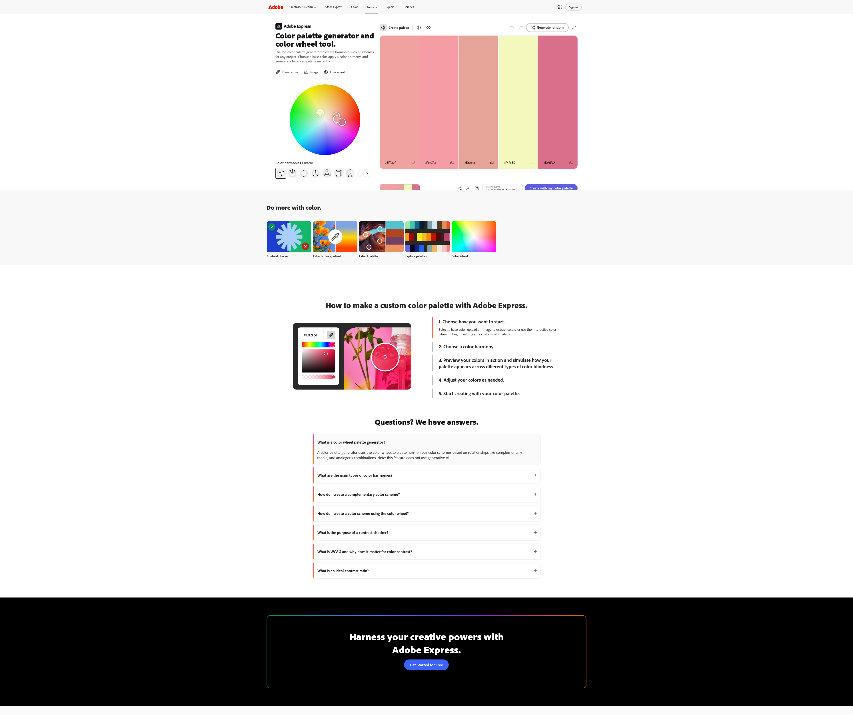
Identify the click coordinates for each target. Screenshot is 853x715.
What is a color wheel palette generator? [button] (351, 442)
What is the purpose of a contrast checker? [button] (353, 532)
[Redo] (520, 27)
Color (354, 7)
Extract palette (368, 256)
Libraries (408, 7)
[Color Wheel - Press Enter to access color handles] (325, 120)
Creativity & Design (301, 7)
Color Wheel (460, 256)
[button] (559, 7)
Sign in (573, 7)
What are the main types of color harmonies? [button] (355, 475)
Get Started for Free (426, 664)
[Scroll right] (367, 173)
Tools (370, 7)
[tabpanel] (324, 130)
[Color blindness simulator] (428, 27)
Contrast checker (278, 256)
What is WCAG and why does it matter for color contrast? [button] (364, 551)
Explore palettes (416, 256)
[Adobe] (276, 7)
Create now (289, 237)
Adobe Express (333, 7)
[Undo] (511, 27)
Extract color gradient (327, 256)
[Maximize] (574, 27)
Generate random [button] (550, 27)
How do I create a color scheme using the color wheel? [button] (363, 513)
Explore (390, 7)
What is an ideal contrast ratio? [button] (343, 570)
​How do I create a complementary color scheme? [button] (358, 494)
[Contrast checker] (418, 27)
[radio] (280, 173)
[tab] (287, 72)
